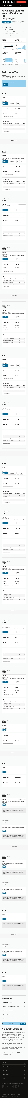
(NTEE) (16, 33)
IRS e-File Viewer (14, 1050)
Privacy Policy (21, 1094)
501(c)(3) (11, 29)
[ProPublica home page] (10, 1086)
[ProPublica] (8, 2)
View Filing (5, 103)
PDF (18, 161)
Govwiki (18, 1052)
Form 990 (4, 75)
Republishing (13, 1094)
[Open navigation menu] (15, 2)
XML (18, 103)
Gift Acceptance (15, 1096)
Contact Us (5, 84)
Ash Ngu (19, 1043)
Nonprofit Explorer (7, 5)
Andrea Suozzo (6, 1043)
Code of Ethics (5, 1094)
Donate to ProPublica (21, 1)
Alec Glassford (13, 1043)
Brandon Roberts (5, 1044)
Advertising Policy (6, 1096)
